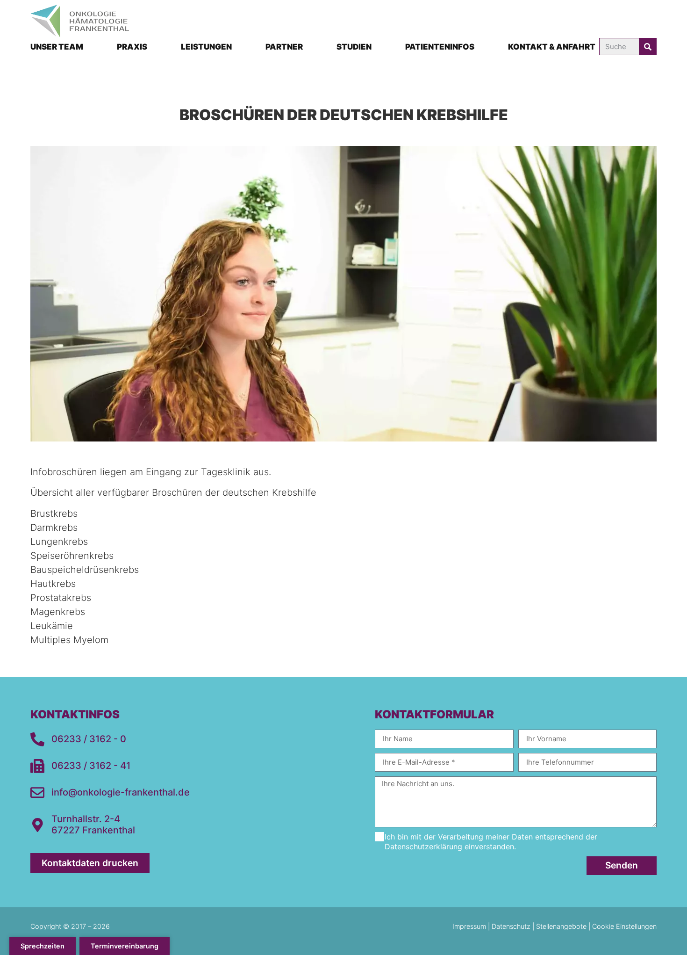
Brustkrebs (54, 513)
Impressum (470, 926)
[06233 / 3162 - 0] (37, 739)
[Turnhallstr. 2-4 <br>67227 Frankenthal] (37, 825)
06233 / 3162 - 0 (88, 739)
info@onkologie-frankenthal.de (120, 792)
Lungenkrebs (59, 541)
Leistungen (206, 46)
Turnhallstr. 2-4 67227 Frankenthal (93, 824)
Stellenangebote (561, 926)
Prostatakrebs (60, 597)
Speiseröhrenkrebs (72, 555)
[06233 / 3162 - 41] (37, 766)
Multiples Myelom (69, 639)
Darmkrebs (54, 527)
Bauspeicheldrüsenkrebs (84, 569)
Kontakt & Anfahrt (551, 46)
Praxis (132, 46)
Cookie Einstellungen (624, 926)
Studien (354, 46)
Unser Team (56, 46)
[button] (42, 946)
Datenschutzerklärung (423, 846)
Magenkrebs (57, 611)
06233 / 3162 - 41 (90, 765)
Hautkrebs (53, 583)
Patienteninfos (439, 46)
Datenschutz (511, 926)
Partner (284, 46)
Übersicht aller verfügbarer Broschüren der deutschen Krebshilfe (173, 492)
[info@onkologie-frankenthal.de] (37, 793)
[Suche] (647, 46)
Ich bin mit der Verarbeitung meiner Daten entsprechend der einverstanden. (491, 841)
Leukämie (51, 625)
